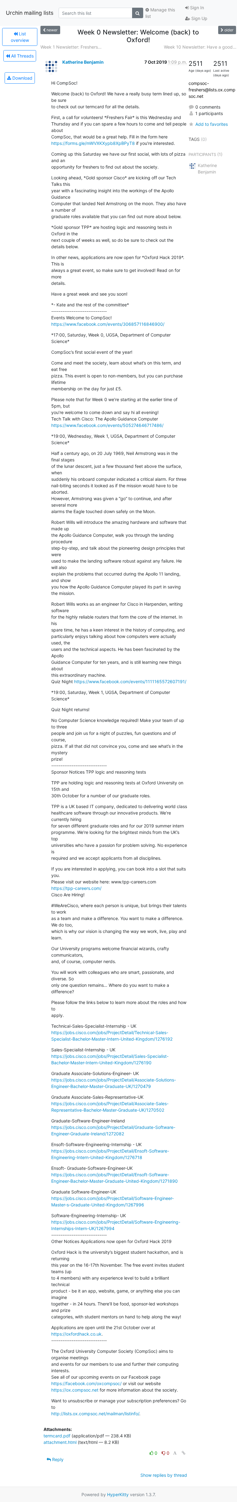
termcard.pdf (57, 1435)
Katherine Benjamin (83, 62)
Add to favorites (211, 124)
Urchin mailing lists (29, 13)
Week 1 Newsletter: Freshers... (71, 47)
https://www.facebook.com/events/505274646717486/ (107, 425)
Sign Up (198, 18)
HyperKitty (118, 1494)
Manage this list (160, 13)
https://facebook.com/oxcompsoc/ (86, 1383)
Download (21, 78)
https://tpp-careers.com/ (76, 888)
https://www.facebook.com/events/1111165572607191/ (130, 681)
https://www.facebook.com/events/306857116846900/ (107, 324)
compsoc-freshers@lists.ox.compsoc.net (212, 90)
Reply (57, 1459)
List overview (20, 37)
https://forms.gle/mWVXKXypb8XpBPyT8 (93, 143)
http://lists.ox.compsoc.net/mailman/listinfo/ (95, 1413)
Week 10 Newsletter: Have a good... (200, 47)
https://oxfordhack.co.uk (76, 1334)
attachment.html (60, 1442)
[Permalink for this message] (183, 1453)
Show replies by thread (163, 1475)
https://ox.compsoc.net (74, 1389)
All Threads (22, 55)
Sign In (196, 7)
